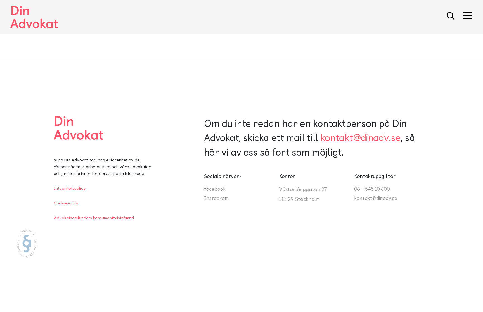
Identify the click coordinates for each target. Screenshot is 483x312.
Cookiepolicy (66, 203)
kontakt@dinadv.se (360, 137)
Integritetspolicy (70, 188)
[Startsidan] (34, 17)
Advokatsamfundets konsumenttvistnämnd (94, 217)
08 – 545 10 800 (372, 189)
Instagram (216, 198)
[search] (450, 17)
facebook (215, 189)
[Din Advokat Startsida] (99, 128)
